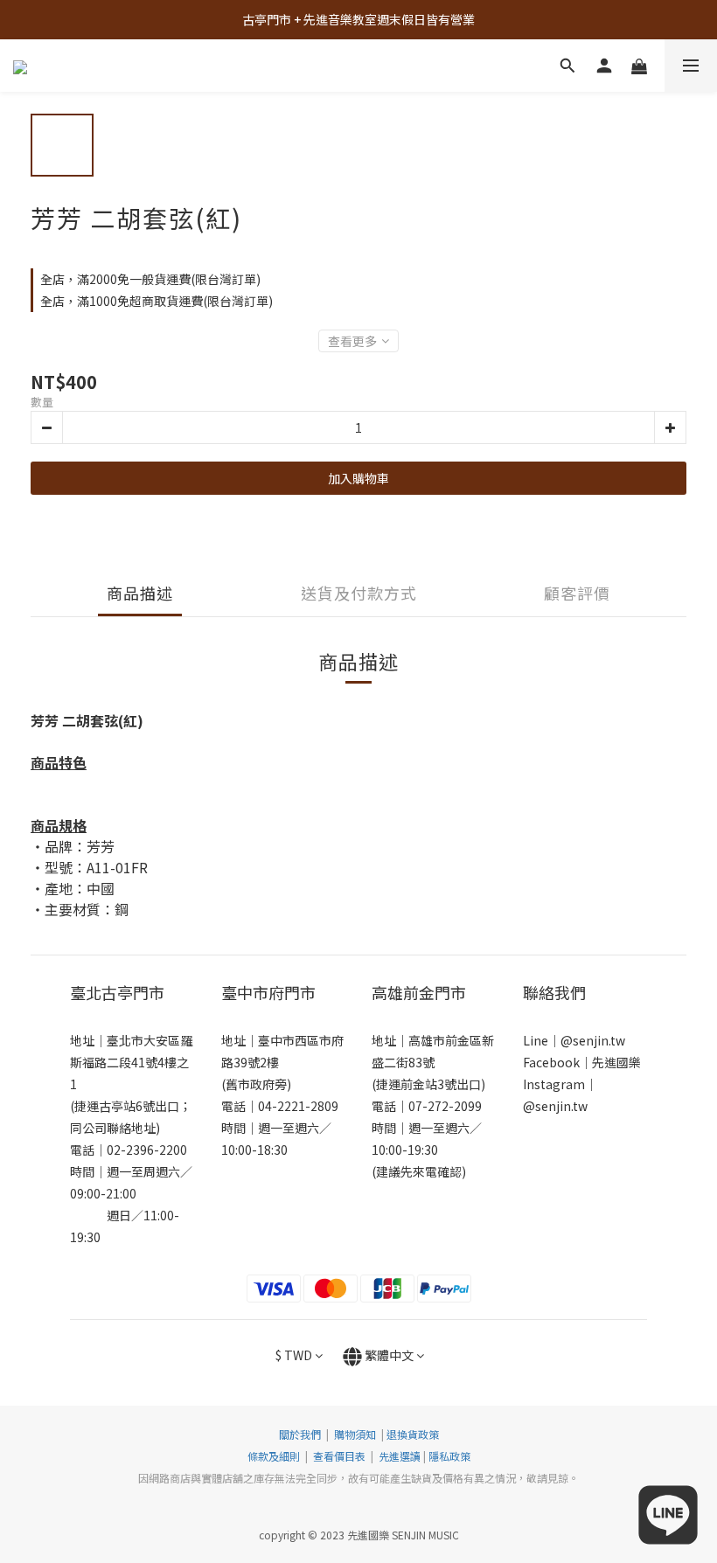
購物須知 (355, 1434)
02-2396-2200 (147, 1149)
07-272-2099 (445, 1106)
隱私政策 (449, 1455)
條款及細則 (275, 1455)
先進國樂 (616, 1062)
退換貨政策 (412, 1434)
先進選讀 (398, 1455)
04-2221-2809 (298, 1106)
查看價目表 (339, 1455)
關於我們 (300, 1434)
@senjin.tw (592, 1040)
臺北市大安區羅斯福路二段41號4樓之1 (131, 1062)
